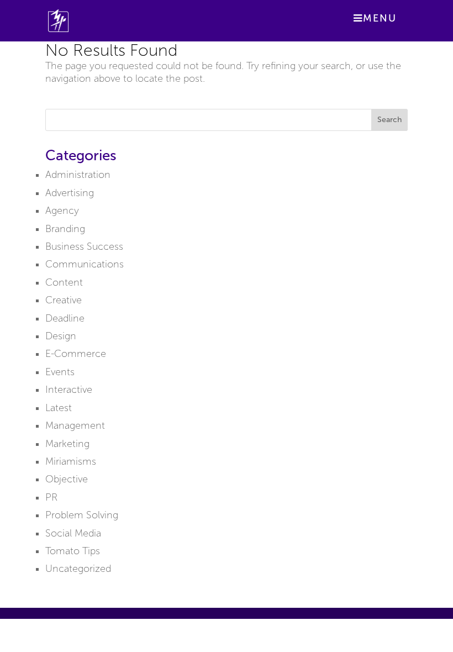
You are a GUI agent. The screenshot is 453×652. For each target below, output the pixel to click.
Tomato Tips (72, 550)
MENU (380, 18)
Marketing (67, 443)
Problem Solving (81, 514)
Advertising (69, 192)
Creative (63, 300)
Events (60, 371)
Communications (84, 264)
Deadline (65, 318)
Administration (77, 174)
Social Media (73, 533)
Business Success (84, 246)
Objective (66, 479)
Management (75, 425)
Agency (62, 210)
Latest (58, 407)
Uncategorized (78, 568)
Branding (65, 228)
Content (64, 282)
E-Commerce (75, 353)
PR (51, 497)
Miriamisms (70, 461)
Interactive (68, 389)
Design (60, 335)
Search (389, 119)
